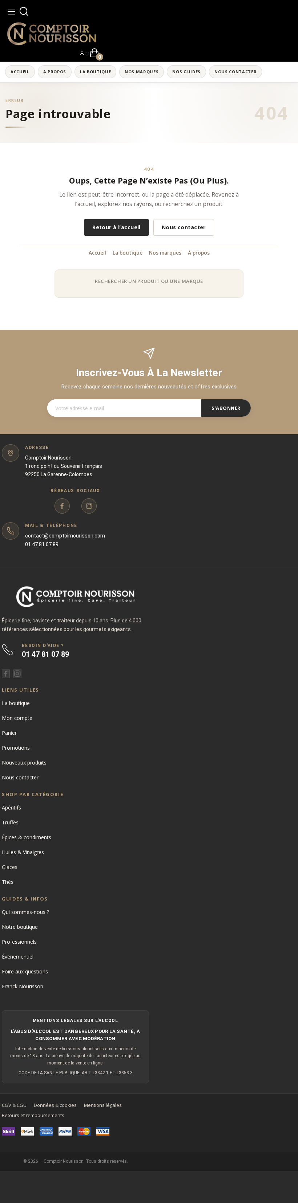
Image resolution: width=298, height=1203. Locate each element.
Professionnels (19, 941)
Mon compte (17, 717)
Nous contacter (184, 227)
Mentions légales (103, 1105)
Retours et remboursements (33, 1115)
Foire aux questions (25, 971)
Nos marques (165, 252)
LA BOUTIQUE (95, 71)
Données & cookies (55, 1105)
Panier (9, 732)
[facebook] (62, 506)
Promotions (16, 747)
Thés (7, 881)
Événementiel (17, 956)
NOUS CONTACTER (235, 71)
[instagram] (89, 506)
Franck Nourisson (22, 986)
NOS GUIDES (186, 71)
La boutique (127, 252)
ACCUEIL (20, 71)
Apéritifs (11, 807)
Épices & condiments (26, 837)
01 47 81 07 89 (42, 544)
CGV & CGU (14, 1105)
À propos (199, 252)
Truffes (10, 822)
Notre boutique (20, 926)
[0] (86, 53)
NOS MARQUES (141, 71)
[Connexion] (81, 52)
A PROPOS (54, 71)
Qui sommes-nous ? (25, 912)
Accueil (97, 252)
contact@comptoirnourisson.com (65, 536)
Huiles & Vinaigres (23, 852)
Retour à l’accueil (116, 227)
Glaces (9, 867)
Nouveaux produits (24, 762)
